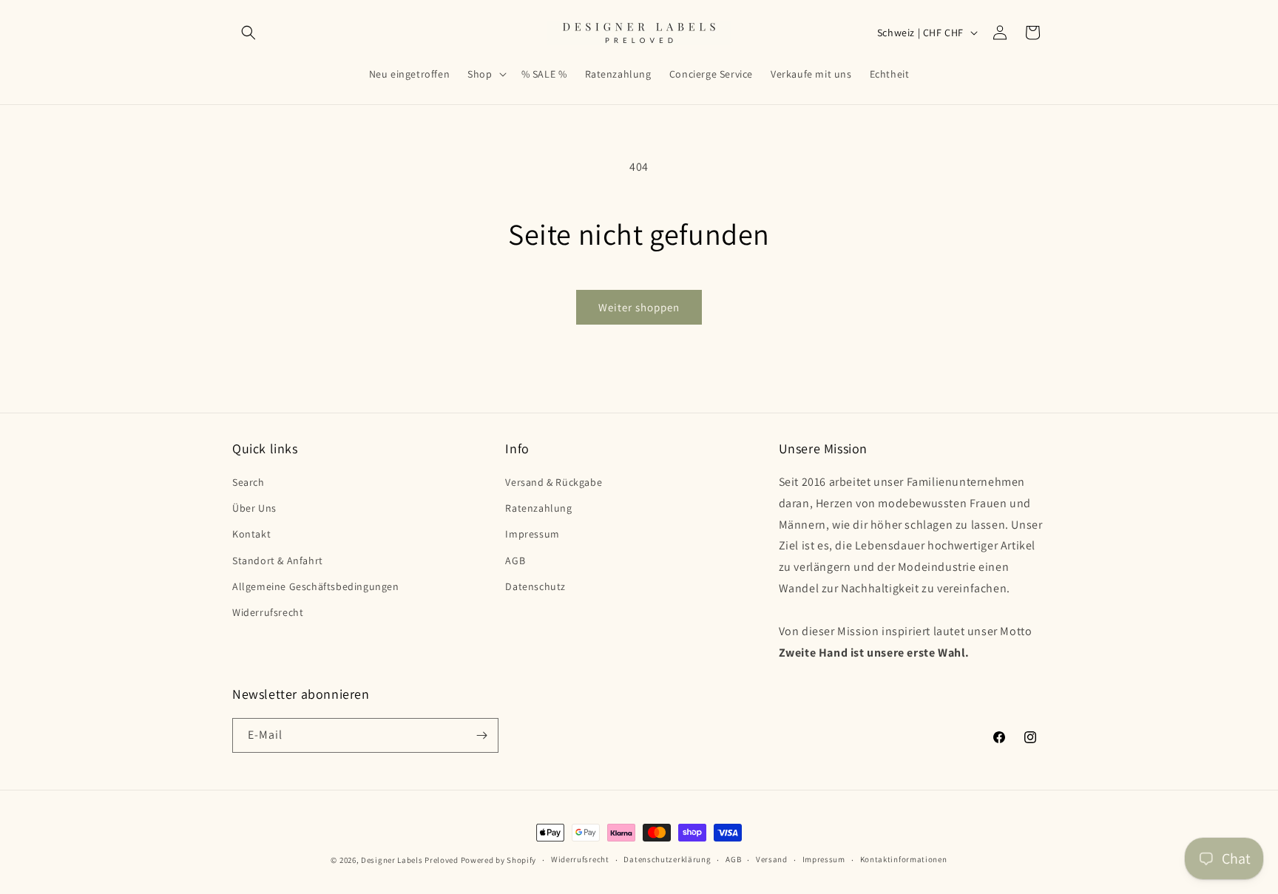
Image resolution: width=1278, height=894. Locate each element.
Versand (772, 859)
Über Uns (254, 508)
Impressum (532, 534)
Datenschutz (535, 586)
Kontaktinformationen (903, 859)
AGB (515, 560)
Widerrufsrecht (267, 612)
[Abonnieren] (481, 735)
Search (248, 482)
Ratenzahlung (538, 508)
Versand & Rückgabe (553, 482)
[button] (248, 32)
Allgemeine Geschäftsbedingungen (315, 586)
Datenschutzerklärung (667, 859)
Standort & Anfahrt (277, 560)
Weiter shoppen (639, 307)
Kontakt (251, 534)
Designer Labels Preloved (410, 860)
